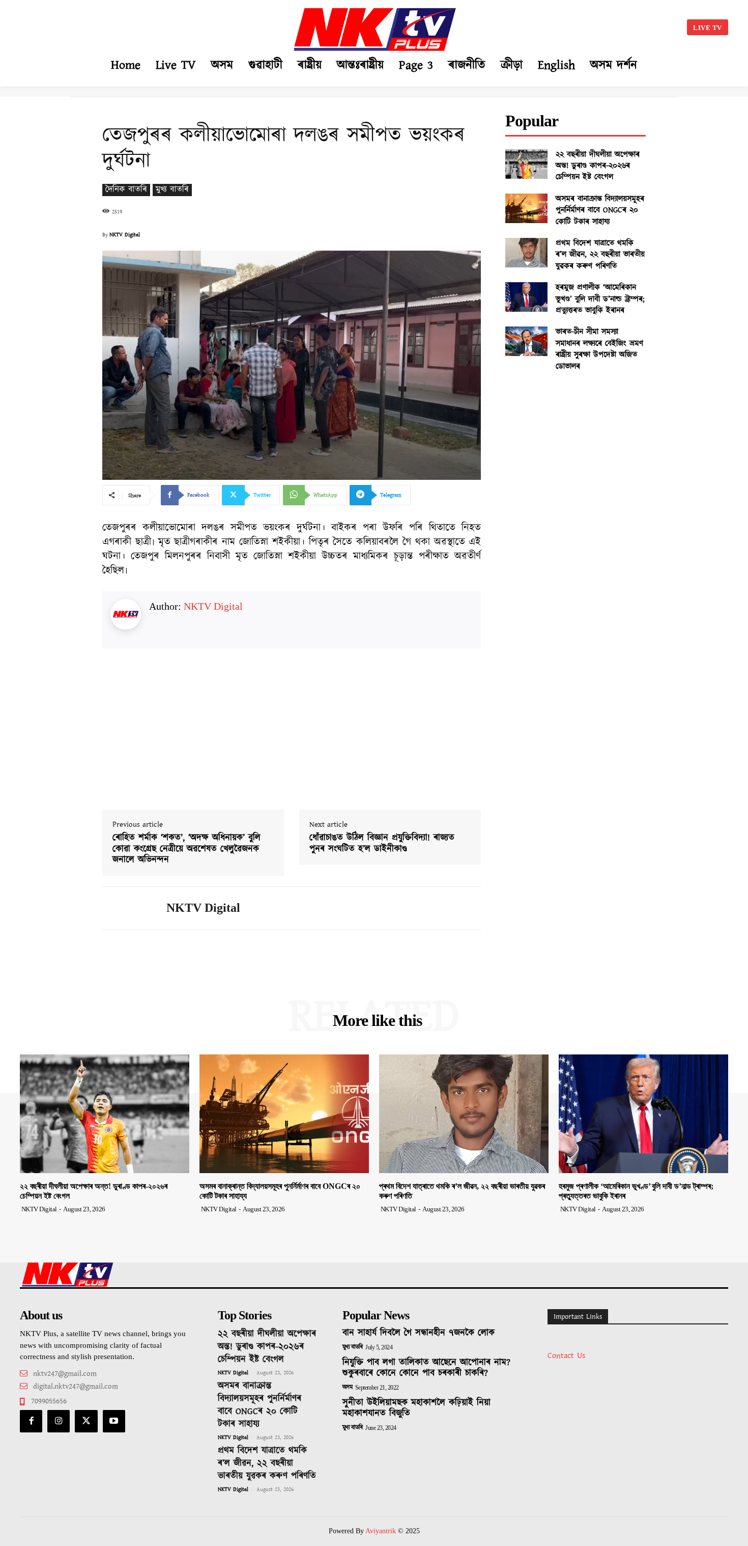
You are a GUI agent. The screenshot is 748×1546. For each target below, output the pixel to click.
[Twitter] (86, 1421)
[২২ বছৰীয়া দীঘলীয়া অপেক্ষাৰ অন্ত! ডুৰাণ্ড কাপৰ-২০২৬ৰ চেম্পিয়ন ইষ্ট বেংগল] (526, 164)
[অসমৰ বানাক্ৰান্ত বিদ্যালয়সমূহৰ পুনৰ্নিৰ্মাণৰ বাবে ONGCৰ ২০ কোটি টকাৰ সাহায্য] (526, 208)
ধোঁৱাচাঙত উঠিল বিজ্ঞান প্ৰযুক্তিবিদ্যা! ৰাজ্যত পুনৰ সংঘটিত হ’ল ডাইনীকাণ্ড (381, 844)
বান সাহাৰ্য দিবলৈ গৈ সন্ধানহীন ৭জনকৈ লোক (418, 1333)
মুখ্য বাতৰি (172, 190)
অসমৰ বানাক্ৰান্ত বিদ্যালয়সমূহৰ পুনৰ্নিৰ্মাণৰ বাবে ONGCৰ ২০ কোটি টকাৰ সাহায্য (600, 210)
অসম (347, 1388)
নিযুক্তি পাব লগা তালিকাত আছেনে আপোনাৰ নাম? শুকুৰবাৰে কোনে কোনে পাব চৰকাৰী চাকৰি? (426, 1368)
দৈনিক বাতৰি (126, 190)
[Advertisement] (122, 25)
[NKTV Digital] (126, 908)
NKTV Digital (124, 235)
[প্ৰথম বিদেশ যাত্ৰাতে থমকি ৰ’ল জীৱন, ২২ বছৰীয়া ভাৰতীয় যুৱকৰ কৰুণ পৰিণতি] (526, 252)
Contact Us (566, 1356)
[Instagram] (58, 1421)
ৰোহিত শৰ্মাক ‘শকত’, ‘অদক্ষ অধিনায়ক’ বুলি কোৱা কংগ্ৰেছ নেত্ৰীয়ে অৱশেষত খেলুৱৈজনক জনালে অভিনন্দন (186, 849)
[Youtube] (114, 1421)
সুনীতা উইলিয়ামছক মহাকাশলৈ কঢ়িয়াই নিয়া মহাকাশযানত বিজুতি (416, 1408)
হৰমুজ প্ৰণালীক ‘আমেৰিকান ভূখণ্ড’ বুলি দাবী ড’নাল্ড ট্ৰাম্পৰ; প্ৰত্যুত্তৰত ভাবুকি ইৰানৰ (600, 299)
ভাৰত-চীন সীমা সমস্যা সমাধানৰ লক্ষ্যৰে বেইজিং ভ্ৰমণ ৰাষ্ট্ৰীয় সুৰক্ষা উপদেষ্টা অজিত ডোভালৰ (599, 349)
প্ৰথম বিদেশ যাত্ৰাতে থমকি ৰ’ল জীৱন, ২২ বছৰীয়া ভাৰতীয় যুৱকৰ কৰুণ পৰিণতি (600, 254)
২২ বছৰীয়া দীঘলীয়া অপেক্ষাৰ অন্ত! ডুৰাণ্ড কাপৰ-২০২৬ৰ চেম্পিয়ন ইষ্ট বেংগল (598, 166)
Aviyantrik (381, 1531)
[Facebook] (31, 1421)
